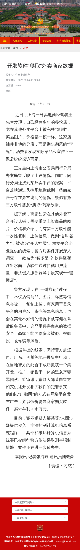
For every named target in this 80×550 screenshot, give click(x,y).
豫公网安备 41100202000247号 (40, 545)
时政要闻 (17, 40)
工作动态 (32, 40)
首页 (5, 40)
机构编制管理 (64, 40)
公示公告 (46, 40)
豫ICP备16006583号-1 (63, 536)
